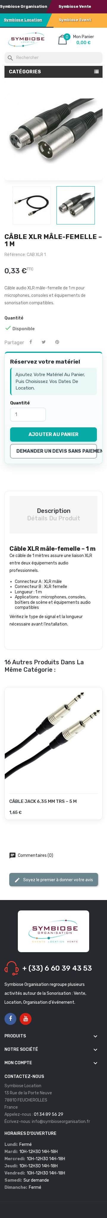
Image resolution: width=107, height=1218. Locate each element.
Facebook (10, 1019)
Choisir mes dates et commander (54, 816)
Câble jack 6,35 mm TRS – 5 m (43, 801)
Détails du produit (53, 518)
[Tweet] (44, 342)
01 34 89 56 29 (48, 1114)
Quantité (20, 403)
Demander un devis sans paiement (56, 451)
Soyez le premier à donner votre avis (57, 879)
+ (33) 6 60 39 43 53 (57, 968)
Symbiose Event (75, 20)
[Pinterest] (57, 342)
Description (53, 510)
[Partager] (30, 342)
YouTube (25, 1019)
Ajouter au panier (53, 434)
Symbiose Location (23, 20)
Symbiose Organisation (23, 6)
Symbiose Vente (75, 6)
